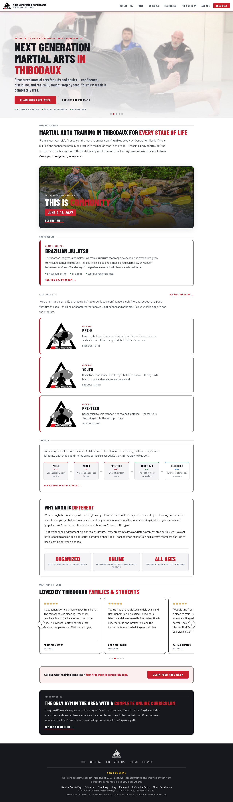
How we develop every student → (63, 485)
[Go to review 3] (115, 658)
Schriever (90, 787)
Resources (170, 5)
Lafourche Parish (141, 787)
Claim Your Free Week (35, 100)
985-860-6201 (73, 794)
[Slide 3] (116, 114)
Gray (113, 787)
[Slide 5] (122, 114)
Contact (134, 762)
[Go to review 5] (120, 658)
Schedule (154, 5)
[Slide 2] (113, 114)
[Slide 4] (119, 114)
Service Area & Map (71, 787)
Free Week (222, 5)
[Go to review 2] (112, 658)
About (206, 5)
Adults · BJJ (126, 5)
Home (83, 762)
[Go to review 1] (109, 658)
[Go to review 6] (123, 658)
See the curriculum (59, 727)
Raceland (124, 787)
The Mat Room (188, 5)
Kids (141, 5)
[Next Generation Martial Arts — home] (7, 5)
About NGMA (120, 762)
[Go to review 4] (118, 658)
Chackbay (103, 787)
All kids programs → (182, 294)
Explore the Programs (76, 99)
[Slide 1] (111, 114)
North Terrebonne (162, 787)
